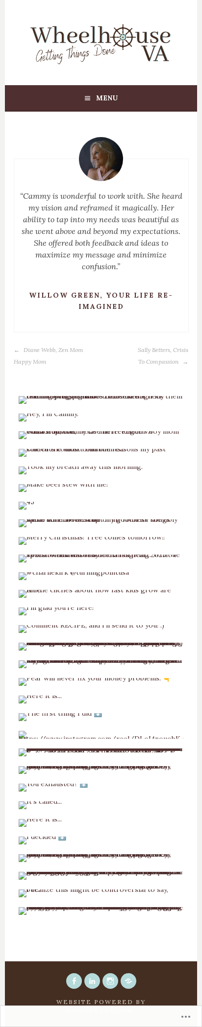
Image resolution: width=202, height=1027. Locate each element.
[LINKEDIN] (92, 981)
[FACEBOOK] (74, 981)
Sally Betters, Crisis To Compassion (163, 355)
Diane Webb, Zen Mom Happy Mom (48, 355)
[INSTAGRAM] (110, 981)
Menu (107, 97)
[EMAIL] (128, 981)
